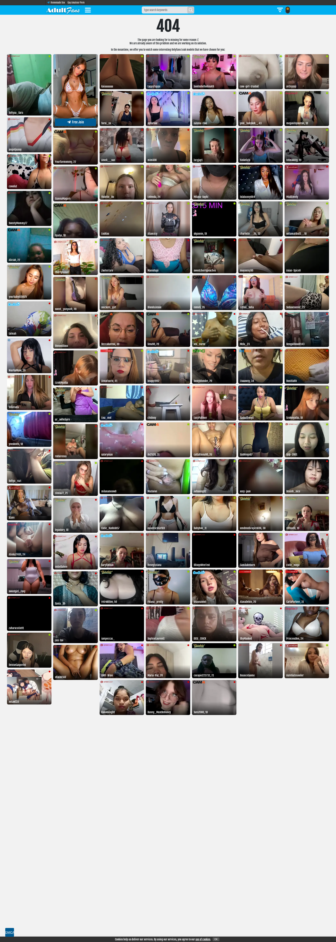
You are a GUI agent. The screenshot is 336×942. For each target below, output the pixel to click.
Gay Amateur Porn (76, 2)
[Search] (190, 9)
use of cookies (202, 939)
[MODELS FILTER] (280, 10)
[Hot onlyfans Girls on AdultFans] (63, 10)
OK (216, 939)
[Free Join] (75, 126)
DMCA (9, 932)
